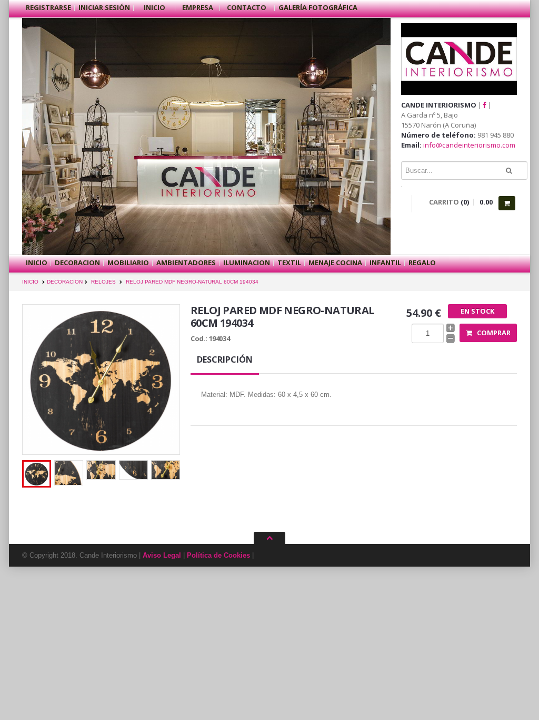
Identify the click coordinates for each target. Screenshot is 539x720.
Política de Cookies (218, 555)
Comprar (491, 332)
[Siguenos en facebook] (484, 105)
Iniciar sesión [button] (104, 7)
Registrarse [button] (48, 7)
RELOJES (103, 282)
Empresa (197, 7)
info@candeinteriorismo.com (469, 145)
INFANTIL (385, 262)
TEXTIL (289, 262)
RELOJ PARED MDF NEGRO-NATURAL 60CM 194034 (192, 282)
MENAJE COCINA (335, 262)
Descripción (225, 359)
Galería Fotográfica (317, 7)
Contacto (247, 7)
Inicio (154, 7)
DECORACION (77, 262)
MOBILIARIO (128, 262)
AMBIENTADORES (186, 262)
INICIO (30, 282)
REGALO (422, 262)
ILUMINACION (246, 262)
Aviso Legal (162, 555)
